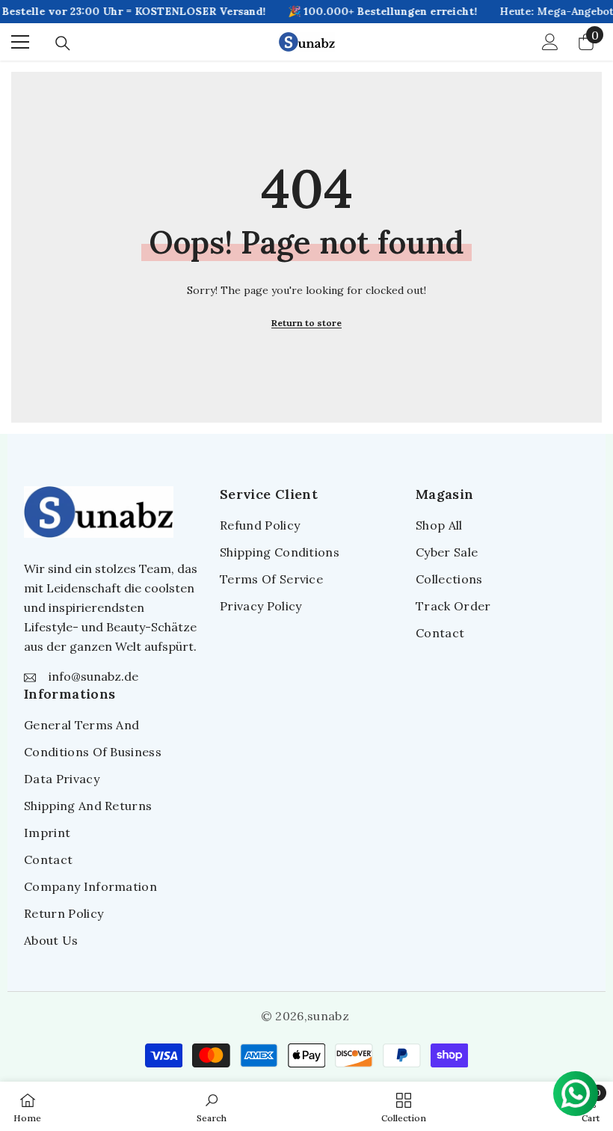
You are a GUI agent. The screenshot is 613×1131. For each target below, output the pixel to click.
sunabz (328, 1015)
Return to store (306, 322)
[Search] (63, 43)
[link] (211, 1106)
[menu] (20, 42)
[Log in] (550, 42)
